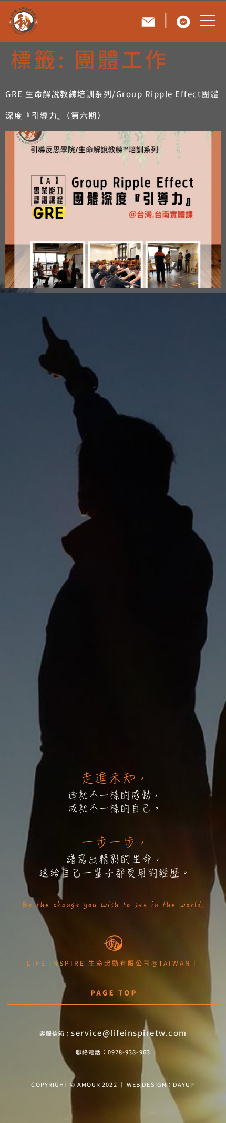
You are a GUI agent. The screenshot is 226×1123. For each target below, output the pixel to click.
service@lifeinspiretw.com (129, 1032)
